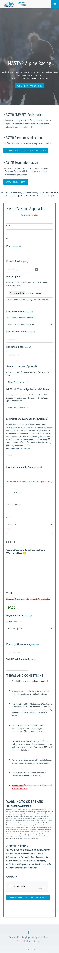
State (9, 529)
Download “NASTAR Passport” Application (26, 150)
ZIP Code (10, 541)
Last (8, 238)
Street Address (14, 492)
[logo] (8, 4)
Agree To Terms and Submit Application (28, 897)
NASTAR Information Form (29, 85)
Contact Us (14, 937)
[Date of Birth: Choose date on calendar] (36, 269)
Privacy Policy (23, 941)
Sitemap (36, 941)
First (9, 225)
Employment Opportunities (35, 937)
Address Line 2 (13, 504)
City (8, 517)
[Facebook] (28, 932)
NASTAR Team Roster (15, 182)
